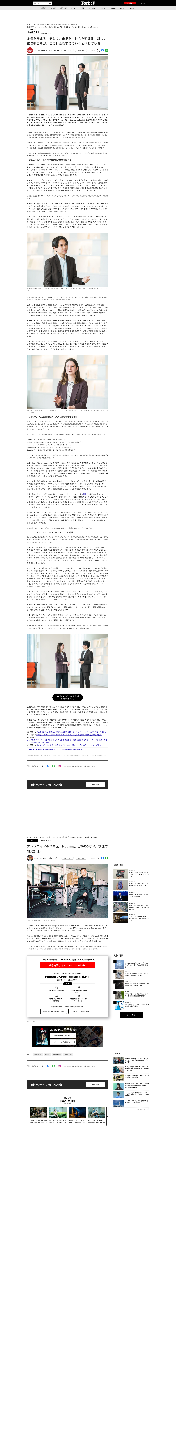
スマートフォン (38, 1054)
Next (107, 1116)
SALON (122, 8)
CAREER (113, 8)
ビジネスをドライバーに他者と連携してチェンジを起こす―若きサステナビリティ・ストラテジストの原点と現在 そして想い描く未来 (67, 741)
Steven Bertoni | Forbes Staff (45, 858)
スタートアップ (39, 837)
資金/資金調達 (57, 1054)
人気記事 (53, 8)
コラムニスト (93, 8)
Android (47, 1054)
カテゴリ (73, 8)
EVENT (132, 8)
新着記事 (44, 8)
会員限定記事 (63, 8)
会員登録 (129, 3)
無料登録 (95, 784)
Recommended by (140, 1109)
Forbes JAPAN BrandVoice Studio (47, 50)
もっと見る (131, 1015)
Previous (28, 1116)
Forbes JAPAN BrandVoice (43, 24)
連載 (83, 8)
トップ (29, 24)
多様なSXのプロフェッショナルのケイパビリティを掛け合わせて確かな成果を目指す (69, 734)
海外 (48, 837)
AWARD (103, 8)
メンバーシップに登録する (62, 1042)
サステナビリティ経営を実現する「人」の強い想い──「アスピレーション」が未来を (69, 745)
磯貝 (85, 494)
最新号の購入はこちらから (62, 1035)
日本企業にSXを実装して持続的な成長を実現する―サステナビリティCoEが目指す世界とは (71, 732)
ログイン (143, 3)
